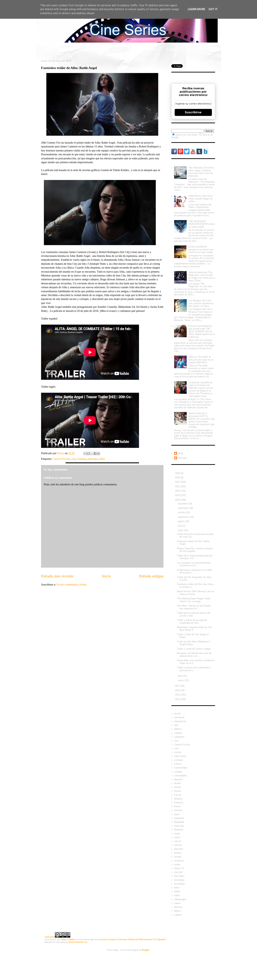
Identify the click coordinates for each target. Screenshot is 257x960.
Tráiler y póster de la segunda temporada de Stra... (192, 621)
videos (177, 903)
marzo (181, 680)
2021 (178, 486)
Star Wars (179, 876)
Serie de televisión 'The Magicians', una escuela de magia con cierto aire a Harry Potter (201, 276)
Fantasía (81, 458)
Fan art (177, 794)
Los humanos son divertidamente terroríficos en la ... (193, 564)
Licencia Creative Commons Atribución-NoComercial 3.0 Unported (132, 939)
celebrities (179, 737)
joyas (177, 814)
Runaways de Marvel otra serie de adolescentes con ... (194, 654)
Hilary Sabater (68, 939)
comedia (178, 760)
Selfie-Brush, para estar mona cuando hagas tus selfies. (200, 199)
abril (180, 676)
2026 (178, 473)
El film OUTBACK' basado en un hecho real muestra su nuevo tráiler (200, 249)
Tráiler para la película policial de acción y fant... (193, 614)
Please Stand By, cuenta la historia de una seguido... (195, 550)
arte (176, 725)
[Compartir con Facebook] (95, 453)
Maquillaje (179, 822)
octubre (182, 512)
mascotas (179, 825)
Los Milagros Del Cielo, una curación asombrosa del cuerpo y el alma (200, 303)
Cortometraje (180, 767)
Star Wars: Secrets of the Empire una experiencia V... (194, 607)
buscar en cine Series (187, 134)
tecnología (179, 883)
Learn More (196, 9)
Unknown (182, 458)
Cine (102, 49)
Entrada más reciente (57, 576)
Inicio (47, 49)
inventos (178, 810)
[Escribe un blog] (88, 453)
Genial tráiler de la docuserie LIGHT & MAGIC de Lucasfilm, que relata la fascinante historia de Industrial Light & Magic (201, 420)
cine (73, 458)
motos (177, 837)
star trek (178, 872)
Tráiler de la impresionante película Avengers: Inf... (194, 557)
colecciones (180, 756)
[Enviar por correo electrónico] (85, 453)
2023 (178, 477)
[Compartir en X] (92, 453)
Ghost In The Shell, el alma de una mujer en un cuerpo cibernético (200, 360)
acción (177, 713)
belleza (177, 729)
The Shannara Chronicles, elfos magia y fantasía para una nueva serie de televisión (201, 171)
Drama (177, 791)
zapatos (178, 914)
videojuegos (180, 899)
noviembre (183, 508)
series (177, 864)
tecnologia (179, 880)
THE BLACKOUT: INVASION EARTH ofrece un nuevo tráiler (201, 224)
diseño (177, 783)
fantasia (178, 798)
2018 (178, 499)
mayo (181, 530)
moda (177, 833)
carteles (178, 733)
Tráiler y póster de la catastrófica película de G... (193, 669)
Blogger (145, 950)
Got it (213, 9)
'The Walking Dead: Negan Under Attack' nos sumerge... (193, 600)
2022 (178, 482)
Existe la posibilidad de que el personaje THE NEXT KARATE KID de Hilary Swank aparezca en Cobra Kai (201, 331)
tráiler (102, 458)
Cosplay (192, 49)
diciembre (183, 503)
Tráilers (152, 49)
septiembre (184, 517)
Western (178, 907)
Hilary (180, 453)
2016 (178, 690)
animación (179, 717)
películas (92, 458)
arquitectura (180, 721)
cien (176, 740)
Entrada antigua (151, 576)
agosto (181, 521)
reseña (177, 856)
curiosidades (180, 775)
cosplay (178, 771)
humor (177, 806)
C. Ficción (172, 49)
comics (177, 764)
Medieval (178, 829)
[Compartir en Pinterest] (98, 453)
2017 (178, 686)
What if (134, 49)
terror (176, 887)
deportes (178, 779)
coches (177, 752)
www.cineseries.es (78, 942)
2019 (178, 495)
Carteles (84, 49)
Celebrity (65, 49)
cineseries (50, 936)
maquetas (179, 818)
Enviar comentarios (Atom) (71, 584)
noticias (178, 845)
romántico (179, 860)
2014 (178, 699)
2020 (178, 491)
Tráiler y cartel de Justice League (194, 648)
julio (180, 525)
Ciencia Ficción (61, 458)
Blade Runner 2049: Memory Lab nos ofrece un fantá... (196, 592)
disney (177, 787)
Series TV (179, 868)
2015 (178, 694)
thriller (177, 891)
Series (117, 49)
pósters (178, 852)
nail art (177, 841)
